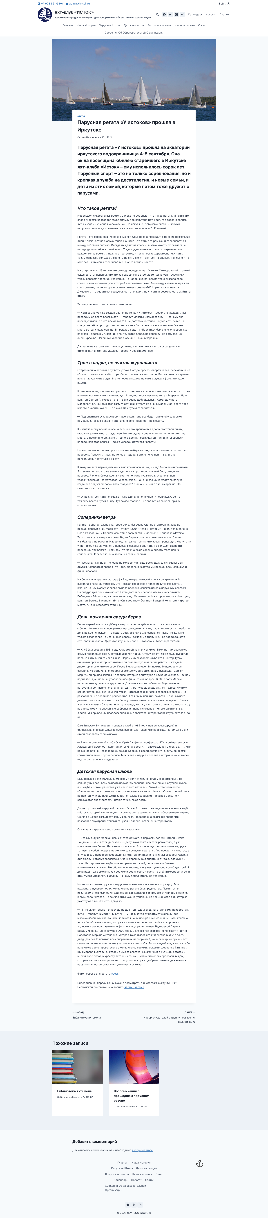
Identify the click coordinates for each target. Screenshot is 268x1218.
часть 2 (139, 987)
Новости (211, 14)
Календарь (195, 14)
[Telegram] (182, 14)
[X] (134, 1205)
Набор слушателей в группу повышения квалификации (169, 1017)
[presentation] (77, 1067)
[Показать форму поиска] (157, 14)
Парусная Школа (110, 25)
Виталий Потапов (126, 1106)
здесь (115, 973)
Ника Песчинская (89, 137)
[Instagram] (176, 14)
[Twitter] (170, 14)
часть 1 (129, 987)
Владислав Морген (70, 1097)
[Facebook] (164, 14)
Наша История (86, 25)
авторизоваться (142, 1150)
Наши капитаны (184, 25)
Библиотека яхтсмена (86, 1015)
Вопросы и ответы (159, 25)
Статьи (224, 14)
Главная (68, 25)
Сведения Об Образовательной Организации (134, 32)
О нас (201, 25)
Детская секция (134, 25)
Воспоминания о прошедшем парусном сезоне (131, 1095)
